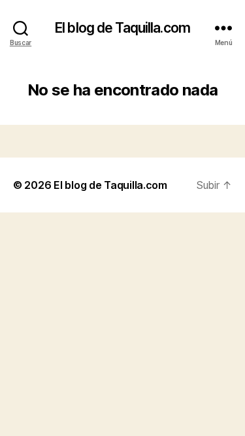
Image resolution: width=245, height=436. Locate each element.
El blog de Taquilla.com (122, 28)
